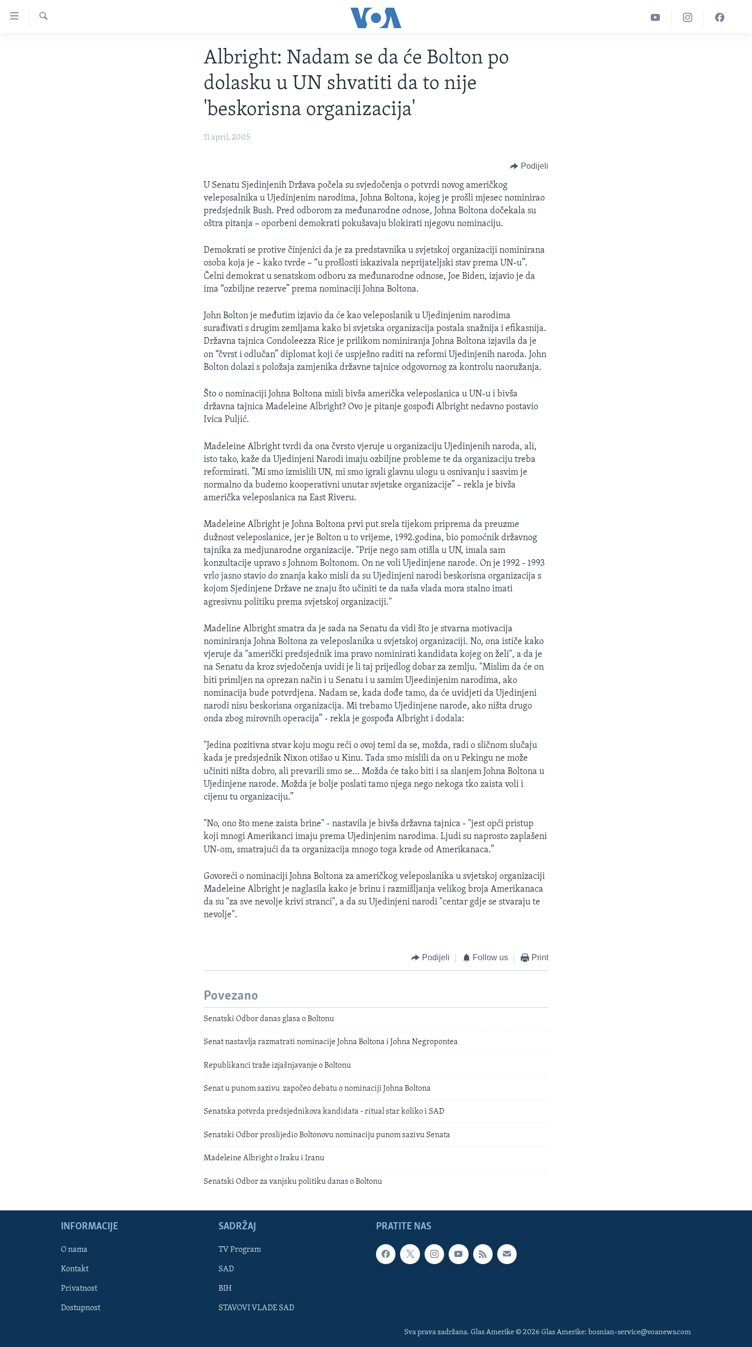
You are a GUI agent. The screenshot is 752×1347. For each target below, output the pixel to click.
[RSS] (483, 1254)
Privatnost (79, 1289)
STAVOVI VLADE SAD (256, 1309)
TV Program (239, 1250)
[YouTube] (655, 18)
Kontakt (75, 1269)
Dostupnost (80, 1309)
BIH (225, 1289)
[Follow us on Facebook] (385, 1254)
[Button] (529, 166)
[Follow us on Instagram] (434, 1254)
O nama (74, 1250)
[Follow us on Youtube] (458, 1254)
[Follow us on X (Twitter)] (409, 1254)
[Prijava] (507, 1254)
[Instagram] (688, 18)
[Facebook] (720, 18)
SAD (226, 1269)
